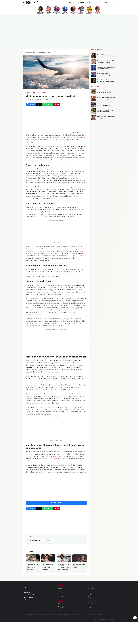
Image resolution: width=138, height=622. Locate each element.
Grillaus (90, 591)
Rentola (82, 253)
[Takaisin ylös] (135, 617)
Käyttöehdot (103, 619)
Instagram (90, 607)
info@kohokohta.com (28, 594)
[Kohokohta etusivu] (30, 2)
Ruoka (98, 2)
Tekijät (59, 604)
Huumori (106, 2)
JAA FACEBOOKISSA (56, 503)
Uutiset (80, 2)
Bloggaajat (61, 607)
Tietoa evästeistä (111, 619)
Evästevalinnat (97, 619)
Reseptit (90, 594)
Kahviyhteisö (91, 588)
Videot (89, 2)
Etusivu (72, 2)
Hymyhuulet (91, 597)
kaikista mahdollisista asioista (58, 458)
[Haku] (113, 2)
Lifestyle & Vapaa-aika (43, 52)
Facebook (90, 604)
